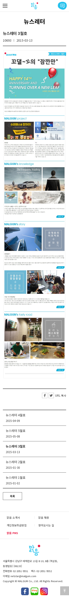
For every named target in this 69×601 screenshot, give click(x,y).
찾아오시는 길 (46, 525)
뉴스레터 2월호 (15, 461)
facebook (25, 591)
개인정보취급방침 (17, 525)
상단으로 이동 (64, 590)
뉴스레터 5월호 (15, 430)
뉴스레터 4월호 (15, 415)
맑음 (34, 5)
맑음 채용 (43, 517)
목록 (12, 496)
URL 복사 (60, 395)
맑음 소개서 (13, 517)
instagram (44, 591)
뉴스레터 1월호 (15, 477)
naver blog (34, 591)
